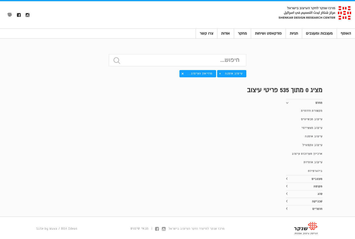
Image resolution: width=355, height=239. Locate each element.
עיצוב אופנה (313, 136)
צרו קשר (206, 33)
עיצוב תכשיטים (311, 119)
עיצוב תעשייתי (311, 128)
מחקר (242, 33)
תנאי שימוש (139, 228)
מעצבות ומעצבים (319, 33)
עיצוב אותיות (313, 162)
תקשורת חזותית (311, 110)
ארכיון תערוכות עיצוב (307, 153)
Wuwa (53, 228)
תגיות (294, 33)
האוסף (346, 33)
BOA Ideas (69, 228)
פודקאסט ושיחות (268, 33)
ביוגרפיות (315, 171)
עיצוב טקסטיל (312, 145)
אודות (225, 33)
